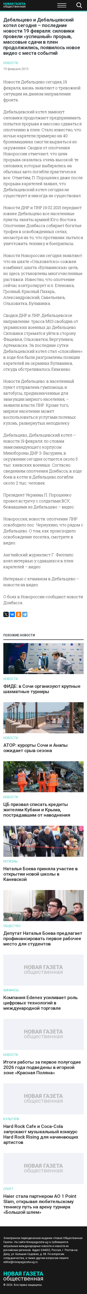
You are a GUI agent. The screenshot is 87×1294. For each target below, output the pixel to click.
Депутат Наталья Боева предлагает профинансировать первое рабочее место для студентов (42, 939)
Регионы (10, 861)
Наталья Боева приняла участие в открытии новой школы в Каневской (40, 874)
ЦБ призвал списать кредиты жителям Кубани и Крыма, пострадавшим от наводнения (36, 810)
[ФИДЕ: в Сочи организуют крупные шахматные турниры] (43, 673)
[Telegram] (24, 614)
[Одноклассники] (18, 614)
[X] (6, 614)
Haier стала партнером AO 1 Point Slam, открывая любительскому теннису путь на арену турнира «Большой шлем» (39, 1204)
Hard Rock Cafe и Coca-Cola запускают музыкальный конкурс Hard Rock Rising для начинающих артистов (40, 1134)
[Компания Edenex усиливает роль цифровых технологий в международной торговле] (43, 984)
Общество (38, 6)
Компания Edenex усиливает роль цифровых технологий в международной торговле (40, 1003)
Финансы (11, 990)
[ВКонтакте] (12, 614)
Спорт (8, 1189)
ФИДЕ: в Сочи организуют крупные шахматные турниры (42, 689)
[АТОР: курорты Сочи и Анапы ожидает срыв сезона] (43, 732)
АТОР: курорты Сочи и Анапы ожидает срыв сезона (35, 748)
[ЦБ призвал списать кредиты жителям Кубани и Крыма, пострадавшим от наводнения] (43, 791)
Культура (11, 1119)
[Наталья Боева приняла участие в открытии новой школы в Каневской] (43, 855)
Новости (10, 63)
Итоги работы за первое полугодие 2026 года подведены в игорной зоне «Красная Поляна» (42, 1067)
